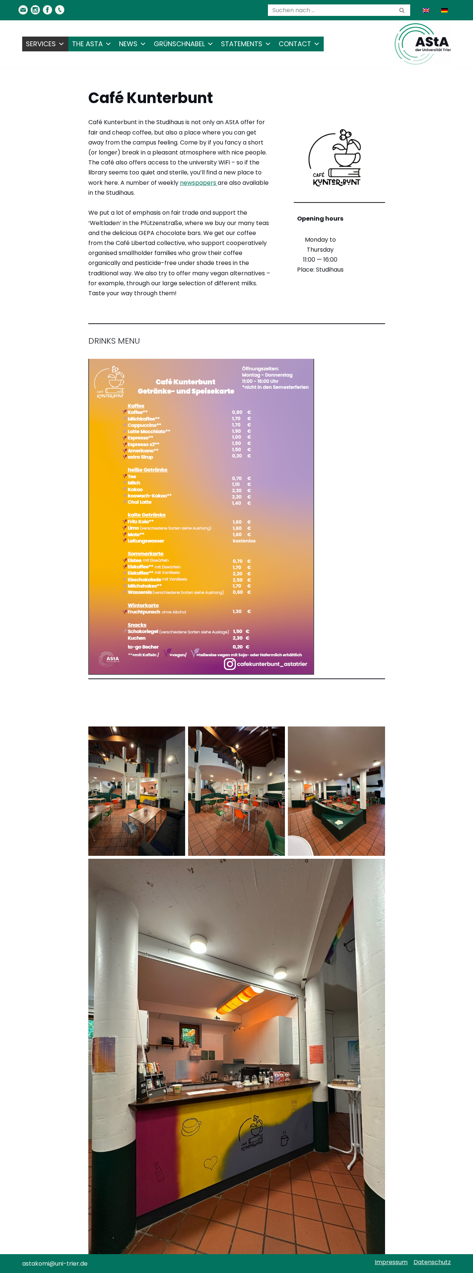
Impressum (391, 1262)
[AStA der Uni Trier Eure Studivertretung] (423, 44)
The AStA (87, 43)
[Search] (402, 10)
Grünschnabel (179, 43)
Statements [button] (241, 43)
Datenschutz (432, 1262)
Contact (295, 43)
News (128, 43)
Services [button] (41, 43)
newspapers (199, 182)
